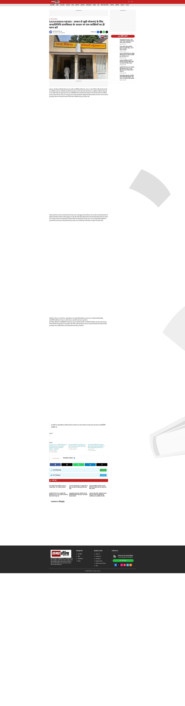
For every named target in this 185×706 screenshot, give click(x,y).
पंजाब (72, 5)
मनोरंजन (112, 5)
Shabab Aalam (57, 31)
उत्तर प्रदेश (62, 5)
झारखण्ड (82, 5)
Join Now (103, 470)
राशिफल (117, 5)
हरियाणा (77, 5)
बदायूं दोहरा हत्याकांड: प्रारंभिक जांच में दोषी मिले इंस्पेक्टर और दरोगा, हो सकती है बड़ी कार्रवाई (78, 495)
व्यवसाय (122, 5)
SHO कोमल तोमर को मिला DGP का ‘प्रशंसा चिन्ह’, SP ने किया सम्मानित (57, 486)
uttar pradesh (54, 19)
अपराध (127, 5)
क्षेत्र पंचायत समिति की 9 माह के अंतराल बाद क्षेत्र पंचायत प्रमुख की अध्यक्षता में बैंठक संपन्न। (77, 445)
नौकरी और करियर (105, 5)
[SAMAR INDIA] (55, 2)
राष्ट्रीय (57, 5)
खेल (98, 5)
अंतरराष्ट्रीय (52, 5)
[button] (132, 2)
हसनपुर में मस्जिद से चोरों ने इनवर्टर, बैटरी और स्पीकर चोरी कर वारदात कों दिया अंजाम (97, 487)
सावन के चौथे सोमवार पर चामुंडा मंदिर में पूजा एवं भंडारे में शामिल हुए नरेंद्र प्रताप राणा (78, 487)
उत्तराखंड (68, 5)
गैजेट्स (94, 5)
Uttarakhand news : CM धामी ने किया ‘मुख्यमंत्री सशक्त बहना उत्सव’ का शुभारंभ (127, 41)
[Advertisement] (78, 109)
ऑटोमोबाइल (88, 5)
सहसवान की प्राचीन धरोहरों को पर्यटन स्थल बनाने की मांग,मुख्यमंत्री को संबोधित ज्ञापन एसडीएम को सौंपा (98, 495)
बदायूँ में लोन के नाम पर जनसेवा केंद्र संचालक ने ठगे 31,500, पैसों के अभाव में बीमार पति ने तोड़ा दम (58, 495)
